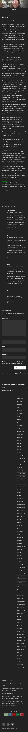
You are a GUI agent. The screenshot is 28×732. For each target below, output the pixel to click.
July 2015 (19, 483)
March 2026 (20, 413)
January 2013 (20, 537)
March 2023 (20, 434)
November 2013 (21, 507)
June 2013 (19, 522)
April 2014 (19, 495)
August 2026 (20, 398)
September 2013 (21, 513)
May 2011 (19, 586)
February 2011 (20, 595)
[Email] (18, 716)
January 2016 (20, 471)
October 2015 (20, 480)
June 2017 (19, 449)
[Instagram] (10, 716)
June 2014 (19, 492)
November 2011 (21, 568)
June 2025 (19, 419)
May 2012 (19, 558)
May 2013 (19, 525)
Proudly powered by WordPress (9, 728)
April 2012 (19, 561)
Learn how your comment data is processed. (13, 374)
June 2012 (19, 555)
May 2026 (19, 407)
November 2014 (21, 486)
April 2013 (19, 528)
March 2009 (20, 664)
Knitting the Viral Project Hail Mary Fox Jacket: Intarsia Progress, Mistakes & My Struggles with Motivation (12, 703)
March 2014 (20, 498)
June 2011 (19, 583)
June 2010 (19, 619)
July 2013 (19, 519)
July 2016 (19, 465)
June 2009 (19, 655)
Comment (5, 318)
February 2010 (20, 631)
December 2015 (21, 474)
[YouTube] (14, 716)
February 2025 (20, 428)
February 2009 (20, 667)
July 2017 (19, 446)
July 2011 (19, 580)
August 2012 (20, 549)
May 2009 (19, 658)
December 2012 (21, 540)
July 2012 (19, 552)
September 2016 (21, 462)
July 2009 (19, 652)
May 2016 (19, 468)
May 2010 (19, 622)
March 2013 (20, 531)
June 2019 (19, 440)
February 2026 (20, 416)
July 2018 (19, 443)
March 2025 (20, 425)
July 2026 (19, 401)
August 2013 (20, 516)
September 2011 (21, 574)
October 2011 (20, 571)
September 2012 (21, 546)
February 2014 (20, 501)
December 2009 (21, 637)
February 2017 (20, 452)
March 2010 (20, 628)
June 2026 (19, 404)
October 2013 (20, 510)
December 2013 (21, 504)
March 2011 (20, 592)
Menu (14, 9)
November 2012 (21, 543)
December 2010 (21, 601)
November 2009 (21, 640)
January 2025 (20, 431)
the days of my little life (12, 200)
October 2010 (20, 607)
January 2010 (20, 634)
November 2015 (21, 477)
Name (4, 339)
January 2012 (20, 564)
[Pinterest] (22, 716)
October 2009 (20, 643)
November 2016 (21, 458)
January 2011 (20, 598)
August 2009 (20, 649)
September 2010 (21, 610)
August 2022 (20, 437)
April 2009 (19, 661)
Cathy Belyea (11, 210)
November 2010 (21, 604)
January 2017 (20, 455)
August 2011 (20, 577)
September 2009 (21, 646)
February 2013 (20, 534)
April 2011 (19, 589)
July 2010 (19, 616)
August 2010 (20, 613)
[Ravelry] (6, 716)
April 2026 (19, 410)
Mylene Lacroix (20, 15)
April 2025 (19, 422)
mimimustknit (10, 2)
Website (4, 354)
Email (4, 346)
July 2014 (19, 489)
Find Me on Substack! (8, 693)
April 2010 (19, 625)
